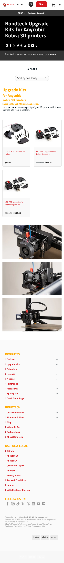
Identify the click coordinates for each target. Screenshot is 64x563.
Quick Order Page (15, 398)
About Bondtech (15, 437)
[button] (24, 5)
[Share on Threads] (21, 45)
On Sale (10, 359)
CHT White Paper (15, 465)
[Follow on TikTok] (18, 504)
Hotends (11, 374)
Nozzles (11, 379)
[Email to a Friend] (25, 45)
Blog (9, 422)
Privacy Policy (14, 475)
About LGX (12, 460)
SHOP (20, 13)
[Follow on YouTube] (38, 504)
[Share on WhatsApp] (7, 45)
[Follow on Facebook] (7, 504)
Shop (19, 54)
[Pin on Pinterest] (29, 45)
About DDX (12, 470)
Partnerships (13, 432)
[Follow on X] (23, 504)
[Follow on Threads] (28, 504)
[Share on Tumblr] (36, 45)
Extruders (12, 369)
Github (10, 451)
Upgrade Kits (30, 54)
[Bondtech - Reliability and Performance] (12, 5)
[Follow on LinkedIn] (33, 504)
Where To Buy (14, 427)
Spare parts (12, 393)
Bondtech (9, 54)
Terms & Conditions (16, 480)
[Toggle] (57, 359)
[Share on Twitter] (18, 45)
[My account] (60, 5)
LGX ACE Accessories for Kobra (15, 152)
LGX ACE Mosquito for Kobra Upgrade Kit (14, 203)
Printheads (12, 384)
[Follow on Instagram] (13, 504)
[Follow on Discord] (43, 504)
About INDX (12, 456)
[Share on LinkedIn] (32, 45)
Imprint (10, 485)
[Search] (31, 4)
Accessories (13, 388)
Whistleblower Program (19, 490)
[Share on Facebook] (10, 45)
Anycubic (43, 54)
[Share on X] (14, 45)
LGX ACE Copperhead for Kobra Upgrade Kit (46, 152)
